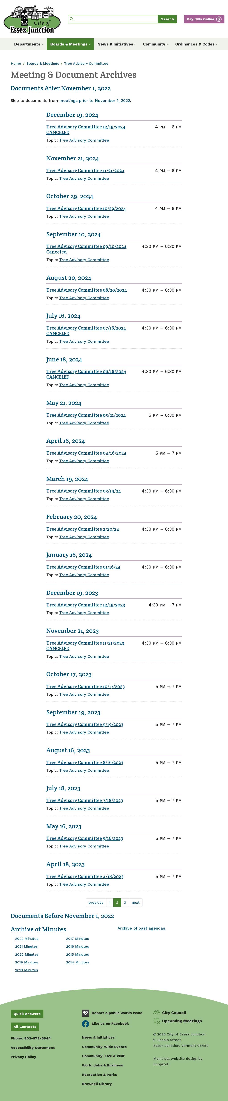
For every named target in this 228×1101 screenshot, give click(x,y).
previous (96, 902)
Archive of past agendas (141, 928)
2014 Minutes (77, 962)
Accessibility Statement (33, 1047)
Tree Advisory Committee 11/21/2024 (85, 170)
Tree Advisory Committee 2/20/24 (82, 529)
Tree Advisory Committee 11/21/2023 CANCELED (85, 646)
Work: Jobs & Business (102, 1065)
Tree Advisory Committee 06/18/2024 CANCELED (86, 374)
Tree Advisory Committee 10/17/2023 (85, 686)
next (136, 902)
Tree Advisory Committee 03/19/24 (83, 491)
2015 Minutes (77, 954)
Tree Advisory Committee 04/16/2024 (86, 453)
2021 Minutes (26, 946)
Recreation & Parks (99, 1074)
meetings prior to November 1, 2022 (94, 100)
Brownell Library (97, 1084)
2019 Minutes (26, 962)
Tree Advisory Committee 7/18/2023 (84, 800)
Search (167, 19)
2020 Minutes (27, 954)
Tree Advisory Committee (86, 63)
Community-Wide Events (104, 1047)
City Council (174, 1012)
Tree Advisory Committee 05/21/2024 (86, 415)
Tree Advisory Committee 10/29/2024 (86, 208)
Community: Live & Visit (103, 1056)
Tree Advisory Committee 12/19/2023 (85, 605)
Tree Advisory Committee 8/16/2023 (84, 762)
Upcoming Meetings (182, 1021)
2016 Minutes (77, 946)
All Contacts (25, 1027)
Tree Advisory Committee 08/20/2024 (86, 290)
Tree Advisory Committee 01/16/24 (83, 567)
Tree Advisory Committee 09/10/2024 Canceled (86, 249)
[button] (29, 44)
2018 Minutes (26, 970)
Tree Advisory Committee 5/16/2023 (84, 838)
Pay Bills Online (200, 19)
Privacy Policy (23, 1057)
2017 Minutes (77, 938)
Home (16, 63)
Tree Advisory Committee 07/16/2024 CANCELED (86, 330)
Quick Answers (27, 1014)
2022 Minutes (26, 938)
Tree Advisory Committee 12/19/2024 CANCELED (85, 129)
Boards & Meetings (42, 63)
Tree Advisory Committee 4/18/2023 (84, 876)
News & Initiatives (98, 1037)
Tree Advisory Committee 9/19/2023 (84, 724)
